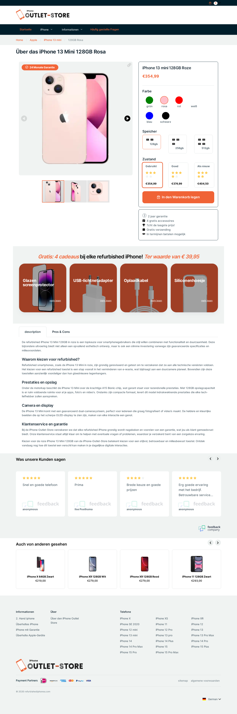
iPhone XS (162, 618)
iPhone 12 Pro (164, 629)
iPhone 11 (161, 624)
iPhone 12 (197, 624)
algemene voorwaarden (205, 680)
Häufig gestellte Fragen (104, 29)
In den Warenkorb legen (180, 197)
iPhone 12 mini (128, 629)
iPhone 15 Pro (128, 652)
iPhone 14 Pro (199, 641)
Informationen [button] (70, 29)
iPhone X (125, 618)
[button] (213, 2)
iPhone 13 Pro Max (202, 635)
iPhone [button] (44, 29)
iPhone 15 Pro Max (167, 652)
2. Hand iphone (25, 618)
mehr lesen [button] (55, 300)
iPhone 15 (162, 646)
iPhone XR (197, 618)
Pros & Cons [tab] (61, 332)
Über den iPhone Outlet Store (65, 620)
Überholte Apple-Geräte (30, 635)
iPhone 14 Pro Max (131, 646)
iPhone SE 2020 (129, 624)
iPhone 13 (197, 629)
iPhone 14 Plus (164, 641)
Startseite (25, 29)
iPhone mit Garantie (27, 629)
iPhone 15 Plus (200, 646)
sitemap (183, 680)
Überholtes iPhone (27, 624)
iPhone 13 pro (164, 635)
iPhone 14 (126, 641)
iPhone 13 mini (128, 635)
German (213, 699)
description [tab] (33, 332)
